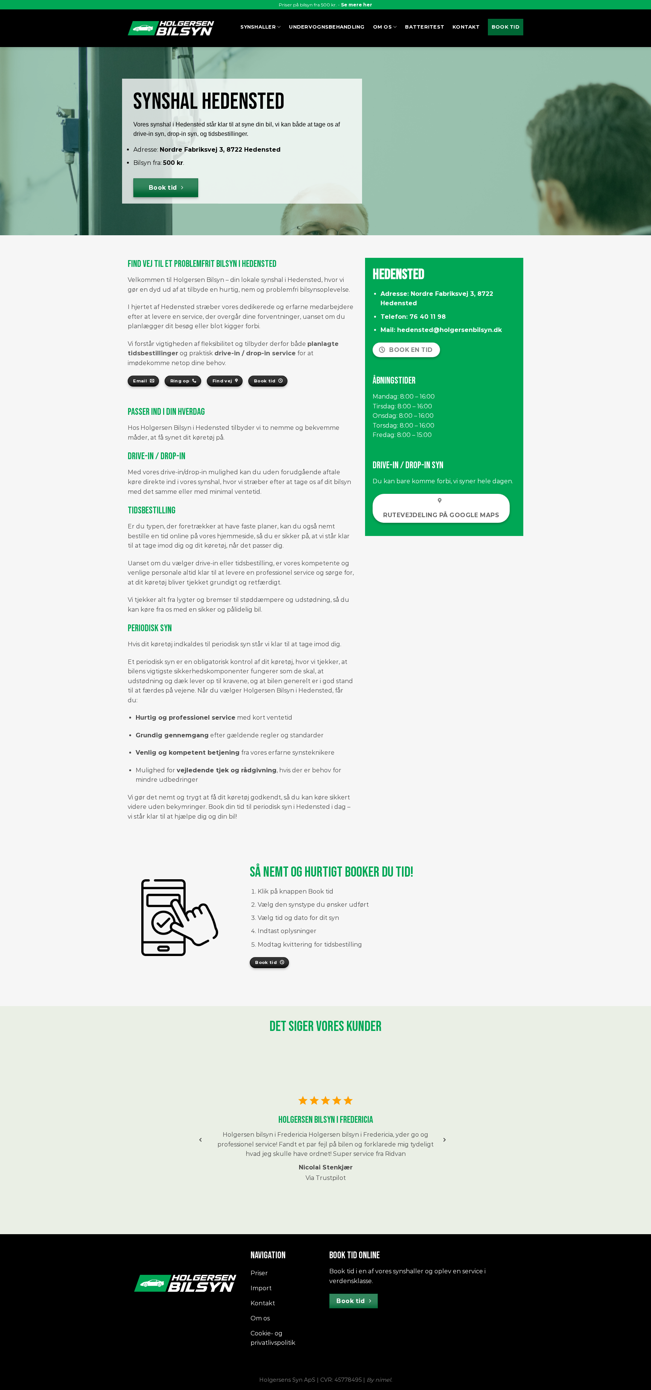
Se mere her (356, 5)
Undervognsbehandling (326, 27)
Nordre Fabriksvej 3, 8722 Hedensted (220, 149)
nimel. (383, 1379)
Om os (382, 27)
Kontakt (466, 27)
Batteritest (424, 27)
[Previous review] (200, 1139)
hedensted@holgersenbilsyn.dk (449, 329)
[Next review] (444, 1139)
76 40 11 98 (428, 316)
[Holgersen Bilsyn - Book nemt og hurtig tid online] (171, 28)
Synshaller (258, 27)
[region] (325, 1143)
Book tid (506, 27)
